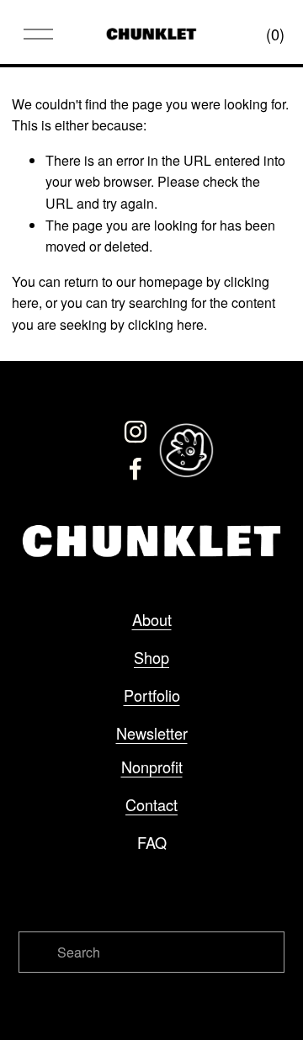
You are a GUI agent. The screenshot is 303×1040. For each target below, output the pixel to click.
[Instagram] (135, 431)
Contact (151, 804)
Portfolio (152, 695)
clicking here (166, 324)
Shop (151, 657)
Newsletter (152, 733)
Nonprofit (152, 766)
